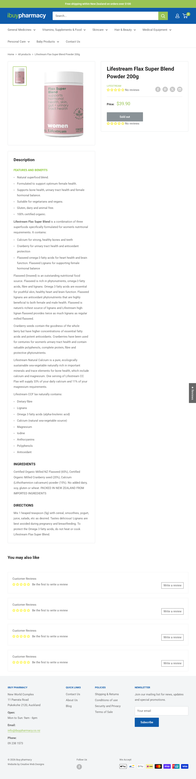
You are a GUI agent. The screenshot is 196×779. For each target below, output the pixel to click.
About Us (72, 700)
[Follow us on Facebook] (79, 766)
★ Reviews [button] (192, 393)
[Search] (163, 16)
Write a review (172, 585)
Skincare (98, 30)
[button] (116, 90)
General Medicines (19, 30)
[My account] (177, 16)
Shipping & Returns (107, 694)
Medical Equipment (155, 30)
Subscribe (146, 722)
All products (24, 54)
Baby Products (46, 41)
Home (11, 54)
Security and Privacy (108, 706)
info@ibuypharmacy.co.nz (24, 730)
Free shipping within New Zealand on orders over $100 (98, 3)
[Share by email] (179, 89)
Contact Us (73, 41)
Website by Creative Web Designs (26, 764)
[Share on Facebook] (158, 89)
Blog (69, 706)
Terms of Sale (104, 712)
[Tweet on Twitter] (172, 89)
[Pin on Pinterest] (165, 89)
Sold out (125, 117)
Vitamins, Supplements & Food (62, 30)
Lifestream (114, 85)
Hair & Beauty (123, 30)
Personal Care (17, 41)
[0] (185, 16)
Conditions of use (106, 700)
